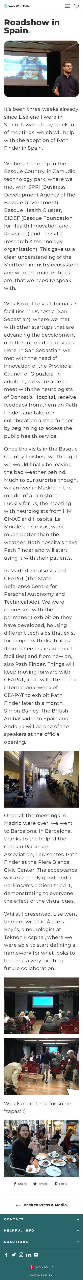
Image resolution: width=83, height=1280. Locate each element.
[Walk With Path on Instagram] (21, 1254)
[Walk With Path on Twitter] (13, 1254)
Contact (14, 1219)
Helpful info (19, 1230)
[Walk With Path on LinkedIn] (28, 1254)
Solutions (16, 1242)
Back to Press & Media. (45, 1205)
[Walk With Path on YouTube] (36, 1254)
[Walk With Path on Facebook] (6, 1254)
